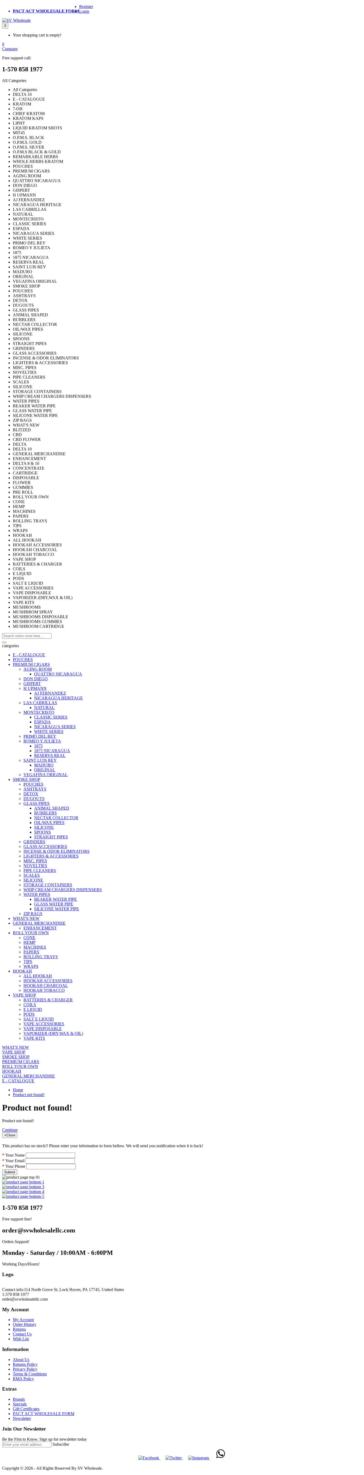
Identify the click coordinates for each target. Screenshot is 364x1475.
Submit (9, 1172)
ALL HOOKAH (37, 976)
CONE (29, 937)
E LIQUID (32, 1009)
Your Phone (15, 1166)
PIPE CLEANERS (39, 870)
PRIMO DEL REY (39, 736)
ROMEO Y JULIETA (42, 741)
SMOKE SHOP (26, 779)
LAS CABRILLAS (40, 702)
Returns (19, 1329)
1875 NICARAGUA (52, 750)
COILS (29, 1004)
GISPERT (32, 683)
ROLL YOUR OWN (31, 933)
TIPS (27, 961)
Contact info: (13, 1289)
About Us (21, 1359)
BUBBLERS (45, 813)
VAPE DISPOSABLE (42, 1028)
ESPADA (42, 722)
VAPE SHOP (24, 995)
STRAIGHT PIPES (51, 837)
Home (18, 1090)
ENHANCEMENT (40, 928)
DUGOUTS (34, 798)
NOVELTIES (35, 865)
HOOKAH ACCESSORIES (47, 980)
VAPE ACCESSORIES (43, 1024)
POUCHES (23, 659)
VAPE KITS (34, 1038)
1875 (38, 746)
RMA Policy (23, 1378)
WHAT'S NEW (26, 918)
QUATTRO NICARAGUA (58, 674)
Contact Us (22, 1334)
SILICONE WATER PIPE (56, 909)
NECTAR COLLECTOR (56, 818)
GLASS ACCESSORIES (45, 846)
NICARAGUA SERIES (55, 726)
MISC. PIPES (35, 861)
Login (84, 11)
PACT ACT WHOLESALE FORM (46, 11)
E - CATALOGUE (29, 655)
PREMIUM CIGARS (31, 664)
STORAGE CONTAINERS (47, 885)
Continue (10, 1130)
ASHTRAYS (34, 789)
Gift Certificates (26, 1409)
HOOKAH (22, 971)
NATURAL (44, 707)
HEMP (29, 942)
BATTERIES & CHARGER (48, 1000)
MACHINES (34, 947)
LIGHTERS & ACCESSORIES (51, 856)
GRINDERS (34, 841)
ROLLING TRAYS (40, 956)
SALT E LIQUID (38, 1019)
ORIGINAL (44, 770)
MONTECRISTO (38, 712)
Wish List (21, 1339)
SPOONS (42, 832)
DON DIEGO (35, 679)
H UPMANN (35, 688)
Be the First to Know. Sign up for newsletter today (44, 1439)
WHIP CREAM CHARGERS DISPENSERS (62, 889)
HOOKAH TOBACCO (44, 990)
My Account (23, 1319)
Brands (19, 1399)
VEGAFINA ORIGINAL (45, 774)
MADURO (44, 765)
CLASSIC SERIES (50, 717)
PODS (29, 1014)
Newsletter (22, 1418)
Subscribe (60, 1444)
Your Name (15, 1155)
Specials (20, 1404)
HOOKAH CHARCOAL (45, 985)
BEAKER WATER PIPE (55, 899)
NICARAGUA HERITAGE (58, 698)
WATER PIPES (36, 894)
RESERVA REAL (50, 755)
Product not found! (29, 1094)
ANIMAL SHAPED (51, 808)
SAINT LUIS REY (40, 760)
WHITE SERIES (48, 731)
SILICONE (44, 827)
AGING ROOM (37, 669)
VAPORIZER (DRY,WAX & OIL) (53, 1033)
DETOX (30, 794)
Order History (24, 1324)
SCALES (31, 875)
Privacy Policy (25, 1369)
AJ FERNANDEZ (50, 693)
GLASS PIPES (36, 803)
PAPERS (31, 952)
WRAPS (30, 966)
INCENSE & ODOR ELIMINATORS (56, 851)
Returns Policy (25, 1364)
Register (86, 6)
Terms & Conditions (30, 1374)
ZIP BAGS (32, 913)
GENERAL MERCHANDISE (39, 923)
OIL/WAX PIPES (49, 822)
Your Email (15, 1160)
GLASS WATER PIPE (53, 904)
